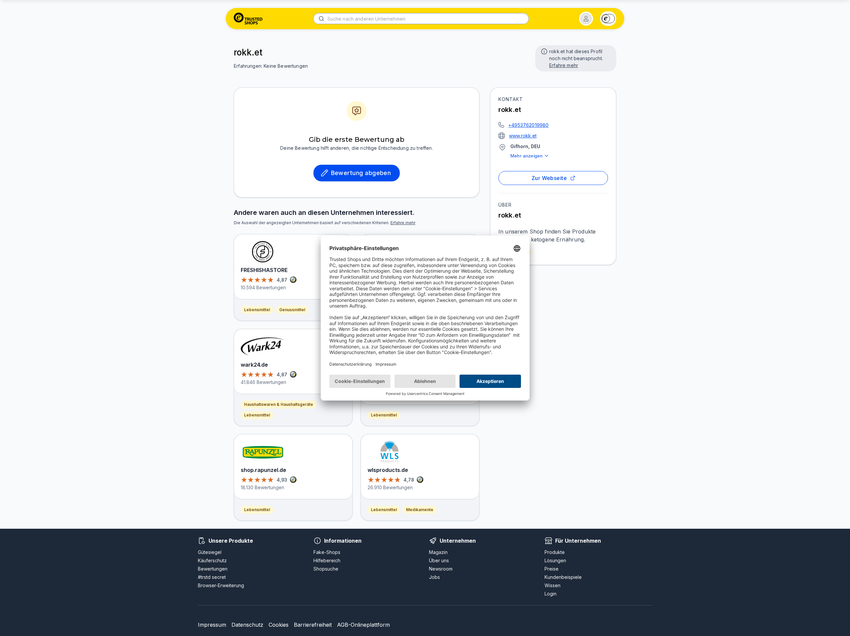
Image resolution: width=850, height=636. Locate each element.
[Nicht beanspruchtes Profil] (544, 51)
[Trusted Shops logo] (248, 19)
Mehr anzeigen (526, 155)
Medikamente (419, 509)
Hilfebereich (326, 560)
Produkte (555, 552)
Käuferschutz (212, 560)
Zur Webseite (549, 178)
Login (550, 593)
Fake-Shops (326, 552)
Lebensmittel (257, 309)
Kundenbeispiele (563, 577)
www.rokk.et (523, 135)
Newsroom (441, 569)
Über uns (439, 560)
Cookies (279, 624)
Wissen (552, 585)
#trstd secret (212, 577)
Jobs (434, 577)
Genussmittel (292, 309)
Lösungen (555, 560)
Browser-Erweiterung (221, 585)
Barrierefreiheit (313, 624)
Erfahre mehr (563, 65)
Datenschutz (247, 624)
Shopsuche (325, 569)
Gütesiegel (209, 552)
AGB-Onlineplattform (363, 624)
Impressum (212, 624)
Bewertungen (212, 569)
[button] (586, 19)
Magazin (438, 552)
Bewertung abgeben (361, 172)
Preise (551, 569)
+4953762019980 (528, 125)
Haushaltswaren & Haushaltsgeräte (278, 404)
